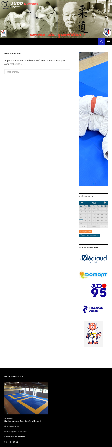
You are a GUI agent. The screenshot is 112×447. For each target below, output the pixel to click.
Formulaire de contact (14, 437)
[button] (93, 183)
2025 (83, 227)
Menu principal (108, 41)
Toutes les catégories (89, 235)
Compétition (85, 231)
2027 (104, 227)
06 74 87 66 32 (11, 442)
